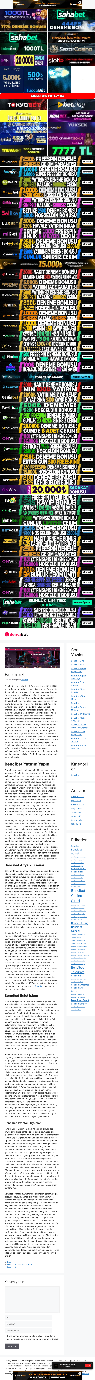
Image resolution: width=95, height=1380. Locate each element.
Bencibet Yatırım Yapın (23, 1264)
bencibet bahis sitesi (77, 863)
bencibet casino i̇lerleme (78, 884)
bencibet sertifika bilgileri (78, 958)
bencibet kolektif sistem (78, 940)
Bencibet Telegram (77, 970)
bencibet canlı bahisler (78, 881)
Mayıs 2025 (76, 808)
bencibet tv (76, 975)
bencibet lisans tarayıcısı (78, 943)
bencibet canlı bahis (77, 878)
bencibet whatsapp (80, 985)
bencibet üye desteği (77, 994)
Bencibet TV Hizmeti (80, 714)
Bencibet (10, 1262)
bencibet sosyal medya (78, 964)
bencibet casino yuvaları (78, 905)
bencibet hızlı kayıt (76, 937)
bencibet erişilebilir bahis (78, 911)
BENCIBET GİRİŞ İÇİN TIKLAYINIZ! (47, 96)
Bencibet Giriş (12, 1267)
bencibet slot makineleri (78, 961)
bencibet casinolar (76, 887)
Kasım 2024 (76, 820)
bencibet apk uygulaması (78, 857)
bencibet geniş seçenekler (79, 917)
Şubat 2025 (76, 812)
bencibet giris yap (76, 920)
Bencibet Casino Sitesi (78, 896)
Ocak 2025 (76, 816)
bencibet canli (77, 872)
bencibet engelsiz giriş (78, 908)
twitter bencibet (76, 1010)
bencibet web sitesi (77, 982)
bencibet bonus (78, 868)
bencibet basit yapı (77, 866)
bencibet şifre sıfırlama (78, 1007)
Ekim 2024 (76, 824)
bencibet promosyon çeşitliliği (80, 955)
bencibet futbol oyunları (78, 914)
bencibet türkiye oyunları (78, 979)
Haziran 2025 (77, 804)
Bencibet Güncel (76, 928)
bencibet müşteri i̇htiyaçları (79, 946)
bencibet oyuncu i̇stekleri (78, 952)
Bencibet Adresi (78, 665)
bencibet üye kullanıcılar (78, 997)
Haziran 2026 (77, 796)
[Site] (47, 161)
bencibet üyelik (80, 1000)
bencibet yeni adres (77, 989)
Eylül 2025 (76, 800)
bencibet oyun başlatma (78, 949)
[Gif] (47, 264)
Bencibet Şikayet (79, 1004)
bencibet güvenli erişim (78, 934)
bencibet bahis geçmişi (78, 860)
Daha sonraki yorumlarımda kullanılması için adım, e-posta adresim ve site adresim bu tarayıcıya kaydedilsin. (33, 1337)
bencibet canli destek (77, 875)
